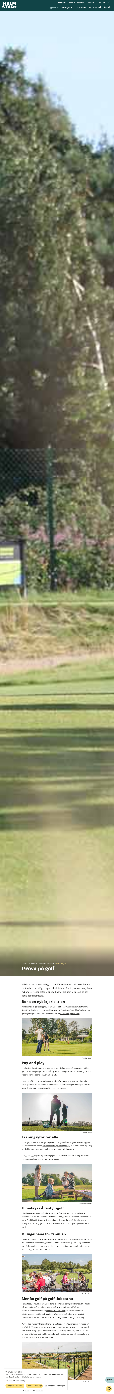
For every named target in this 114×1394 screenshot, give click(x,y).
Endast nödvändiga (34, 1386)
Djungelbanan (76, 1239)
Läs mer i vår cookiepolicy (15, 1380)
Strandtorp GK (50, 1075)
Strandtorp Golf (68, 1307)
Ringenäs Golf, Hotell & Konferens (40, 1307)
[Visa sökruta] (109, 2)
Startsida (25, 963)
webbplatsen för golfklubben (54, 1334)
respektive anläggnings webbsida (51, 1088)
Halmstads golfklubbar (69, 1013)
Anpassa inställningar (56, 1386)
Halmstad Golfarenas (56, 1081)
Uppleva (34, 963)
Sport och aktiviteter (46, 963)
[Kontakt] (109, 1389)
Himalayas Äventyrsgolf (33, 1213)
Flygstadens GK (68, 1071)
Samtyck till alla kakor (14, 1386)
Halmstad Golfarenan (56, 1310)
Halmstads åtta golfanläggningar (56, 1145)
